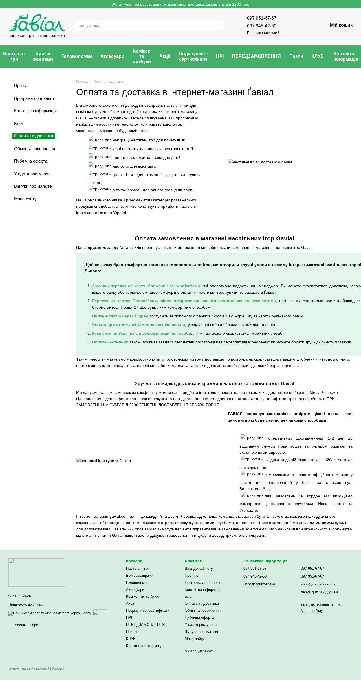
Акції (164, 56)
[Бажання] (308, 25)
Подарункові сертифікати (193, 56)
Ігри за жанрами (43, 56)
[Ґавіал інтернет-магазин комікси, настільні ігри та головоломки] (36, 572)
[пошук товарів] (219, 25)
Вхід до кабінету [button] (199, 568)
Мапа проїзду (312, 611)
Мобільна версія (27, 625)
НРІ (220, 56)
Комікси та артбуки (142, 56)
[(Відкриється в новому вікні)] (100, 613)
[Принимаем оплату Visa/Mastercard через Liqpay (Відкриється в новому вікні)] (49, 613)
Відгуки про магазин (33, 186)
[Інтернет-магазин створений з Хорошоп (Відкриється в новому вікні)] (36, 673)
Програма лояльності (34, 98)
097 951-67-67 (261, 18)
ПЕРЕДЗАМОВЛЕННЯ (256, 56)
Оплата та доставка (202, 603)
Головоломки (76, 56)
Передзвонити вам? (263, 33)
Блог (18, 123)
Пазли (296, 56)
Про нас (22, 85)
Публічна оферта (30, 161)
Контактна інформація (35, 110)
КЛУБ (318, 56)
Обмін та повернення (34, 148)
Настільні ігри (137, 568)
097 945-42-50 (261, 25)
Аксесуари (112, 56)
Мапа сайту (25, 198)
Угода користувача (32, 173)
